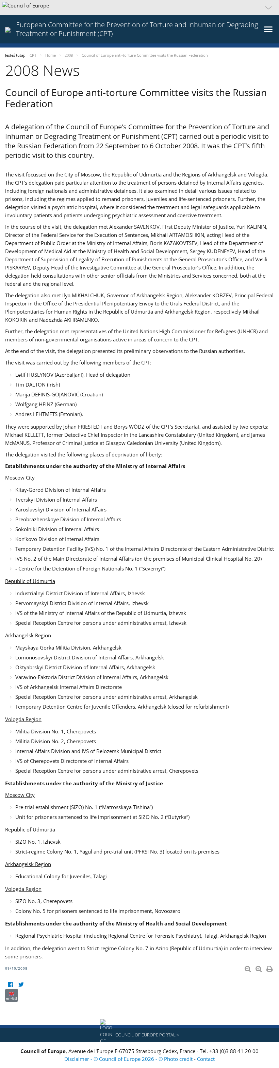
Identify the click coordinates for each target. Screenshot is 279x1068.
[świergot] (21, 984)
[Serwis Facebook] (10, 984)
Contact (206, 1058)
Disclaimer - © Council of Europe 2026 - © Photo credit (129, 1058)
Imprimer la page (270, 967)
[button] (139, 7)
